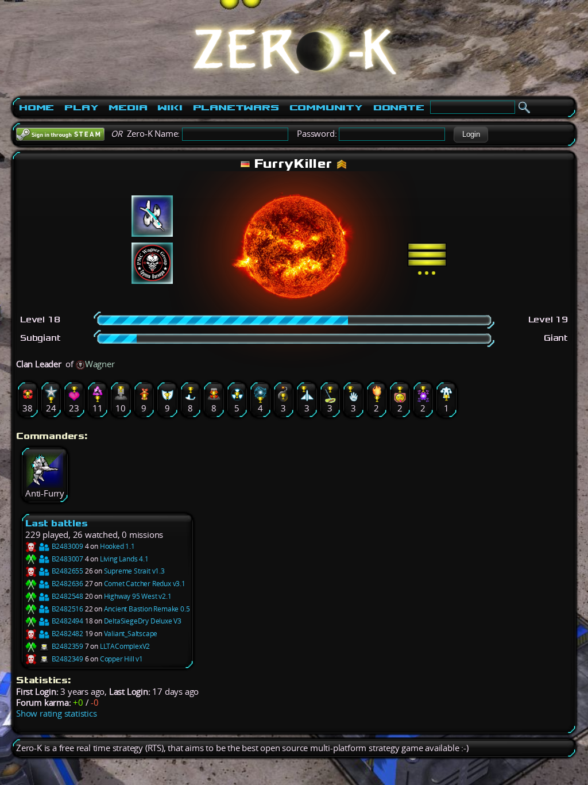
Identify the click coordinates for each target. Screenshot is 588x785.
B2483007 (66, 559)
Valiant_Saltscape (131, 633)
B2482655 (66, 571)
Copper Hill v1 (121, 659)
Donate (398, 107)
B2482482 (66, 633)
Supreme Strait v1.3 (134, 571)
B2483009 (66, 546)
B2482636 (66, 583)
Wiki (169, 107)
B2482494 (66, 621)
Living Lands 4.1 (124, 559)
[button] (471, 134)
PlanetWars (236, 107)
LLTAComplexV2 (125, 646)
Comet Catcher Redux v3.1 (144, 583)
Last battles (56, 523)
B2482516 (66, 609)
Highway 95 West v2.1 (138, 596)
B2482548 (66, 596)
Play (81, 107)
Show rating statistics (56, 713)
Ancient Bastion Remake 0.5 (147, 609)
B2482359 (66, 646)
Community (326, 107)
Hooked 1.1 (117, 546)
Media (128, 107)
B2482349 (66, 659)
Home (36, 107)
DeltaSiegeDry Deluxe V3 (142, 621)
